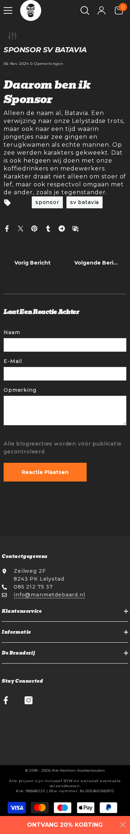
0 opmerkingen (47, 63)
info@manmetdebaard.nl (49, 594)
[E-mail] (75, 228)
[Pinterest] (34, 228)
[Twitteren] (20, 228)
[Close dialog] (123, 824)
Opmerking (20, 390)
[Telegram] (61, 228)
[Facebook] (7, 228)
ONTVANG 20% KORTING (65, 824)
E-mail (13, 361)
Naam (12, 332)
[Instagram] (28, 700)
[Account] (101, 10)
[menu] (8, 10)
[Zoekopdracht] (85, 10)
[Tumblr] (48, 228)
